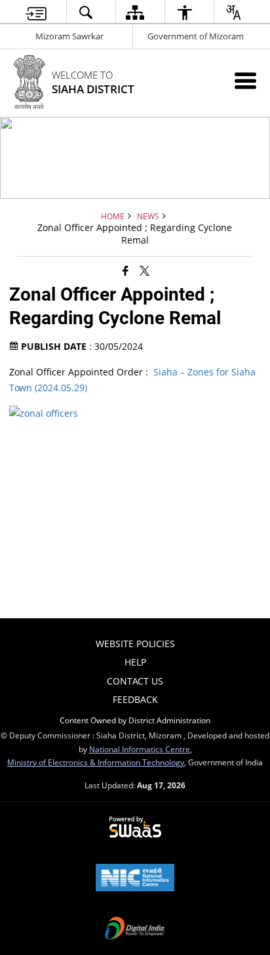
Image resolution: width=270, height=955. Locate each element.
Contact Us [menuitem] (135, 681)
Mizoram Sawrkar (69, 36)
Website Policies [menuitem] (135, 643)
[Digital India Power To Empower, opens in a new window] (135, 929)
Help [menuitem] (135, 662)
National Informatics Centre (139, 749)
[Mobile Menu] (245, 80)
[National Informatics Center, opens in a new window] (135, 879)
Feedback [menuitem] (135, 699)
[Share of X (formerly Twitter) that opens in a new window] (144, 270)
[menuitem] (36, 12)
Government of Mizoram (195, 36)
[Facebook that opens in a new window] (125, 270)
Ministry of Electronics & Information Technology (95, 762)
